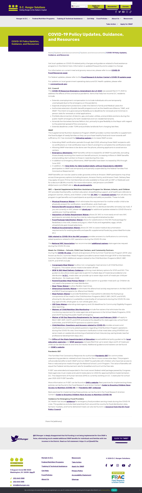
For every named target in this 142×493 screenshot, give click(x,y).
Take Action (111, 24)
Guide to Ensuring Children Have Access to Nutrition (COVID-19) (84, 395)
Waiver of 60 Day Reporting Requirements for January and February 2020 (84, 317)
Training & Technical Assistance (70, 19)
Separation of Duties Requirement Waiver (70, 215)
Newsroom (128, 19)
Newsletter (112, 7)
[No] (140, 490)
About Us (115, 19)
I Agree (114, 490)
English (77, 6)
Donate (126, 7)
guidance (71, 401)
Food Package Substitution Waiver (67, 220)
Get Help (90, 19)
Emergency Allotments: (62, 153)
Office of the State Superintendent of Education (73, 339)
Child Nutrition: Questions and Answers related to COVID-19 (78, 325)
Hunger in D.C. (22, 19)
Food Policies (102, 19)
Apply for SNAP (96, 6)
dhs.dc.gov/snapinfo (83, 185)
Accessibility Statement (81, 475)
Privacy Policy (77, 471)
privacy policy (105, 490)
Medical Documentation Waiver (66, 228)
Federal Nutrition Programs (43, 19)
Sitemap (75, 479)
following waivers (84, 138)
